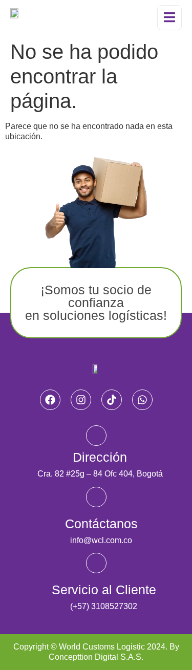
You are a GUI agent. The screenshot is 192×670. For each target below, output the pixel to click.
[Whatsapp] (142, 400)
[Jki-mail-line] (96, 497)
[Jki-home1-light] (96, 435)
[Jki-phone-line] (96, 563)
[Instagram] (81, 400)
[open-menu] (169, 17)
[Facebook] (50, 400)
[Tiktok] (111, 400)
